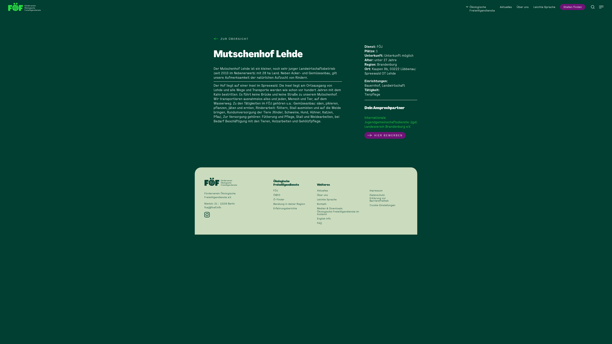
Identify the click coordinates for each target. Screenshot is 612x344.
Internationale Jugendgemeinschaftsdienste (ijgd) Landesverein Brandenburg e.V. (390, 122)
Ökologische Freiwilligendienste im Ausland (338, 212)
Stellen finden (572, 7)
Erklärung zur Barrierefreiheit (379, 199)
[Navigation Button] (601, 7)
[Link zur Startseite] (25, 7)
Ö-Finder (278, 199)
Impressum (376, 190)
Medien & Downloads (329, 208)
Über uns (523, 7)
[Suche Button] (592, 6)
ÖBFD (276, 195)
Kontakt (321, 204)
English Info (324, 218)
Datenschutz (377, 195)
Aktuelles (506, 7)
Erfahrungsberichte (285, 208)
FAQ (319, 223)
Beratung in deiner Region (289, 204)
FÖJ (275, 190)
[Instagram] (237, 214)
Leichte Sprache (544, 7)
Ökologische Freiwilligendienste (482, 8)
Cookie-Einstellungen (382, 205)
